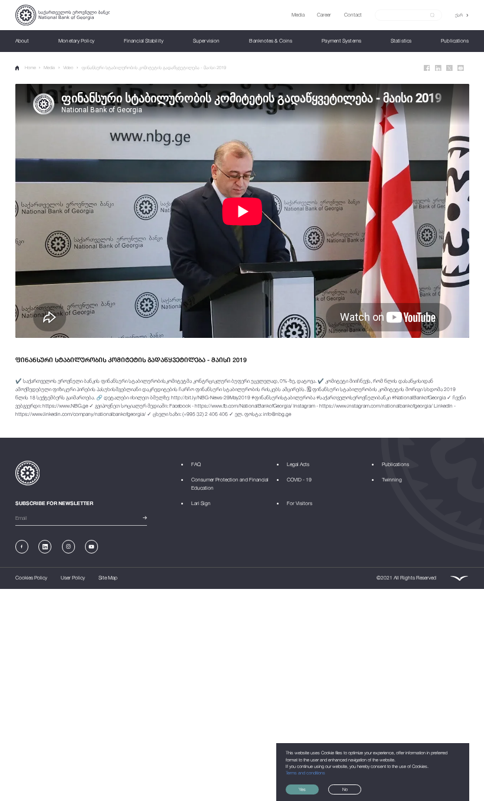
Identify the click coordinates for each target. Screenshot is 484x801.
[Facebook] (427, 68)
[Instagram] (68, 546)
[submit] (432, 15)
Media (49, 67)
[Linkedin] (438, 68)
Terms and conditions (305, 773)
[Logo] (62, 15)
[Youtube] (91, 546)
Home (30, 67)
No (345, 789)
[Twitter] (449, 68)
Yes (302, 789)
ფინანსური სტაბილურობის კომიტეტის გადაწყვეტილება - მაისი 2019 (153, 67)
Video (68, 67)
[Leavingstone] (459, 578)
